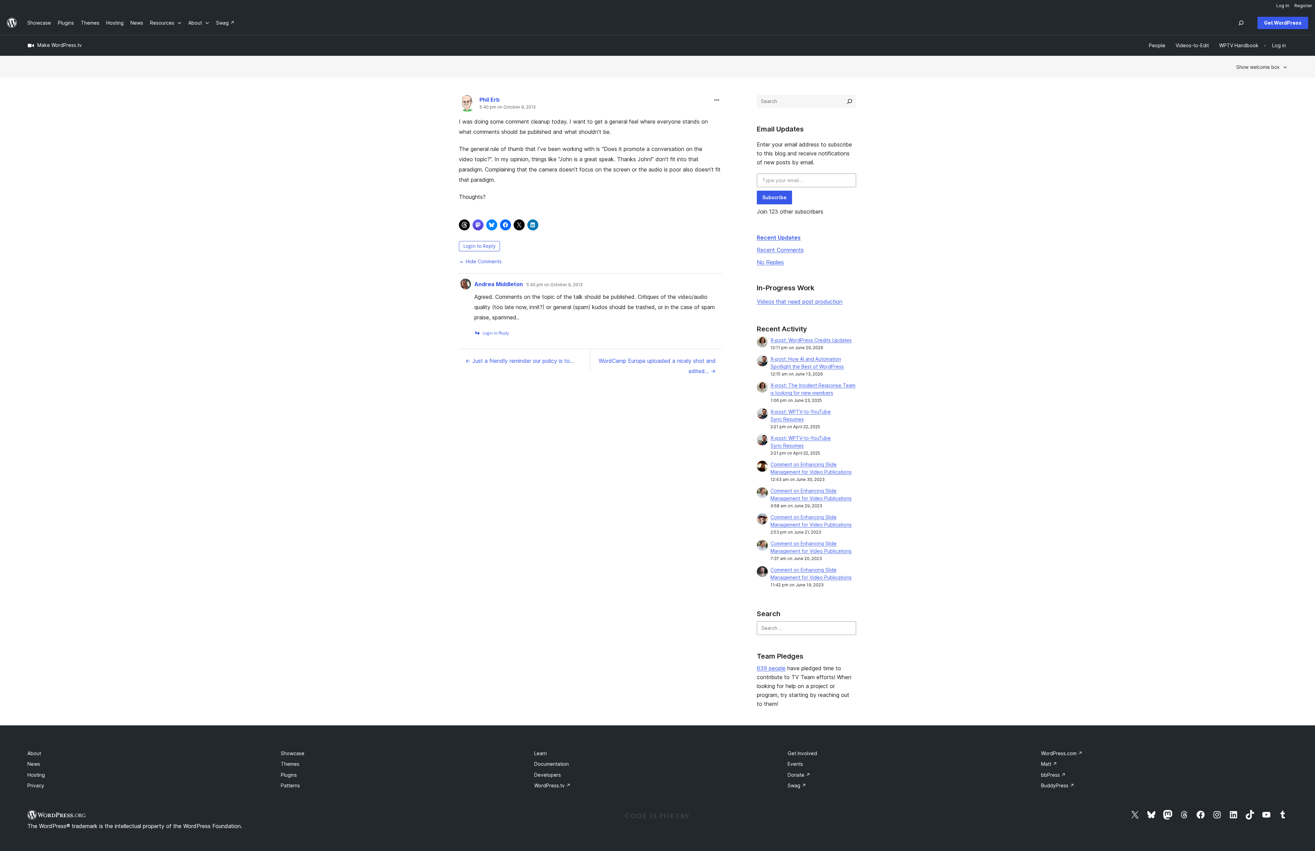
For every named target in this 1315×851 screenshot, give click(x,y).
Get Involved (802, 753)
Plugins (289, 775)
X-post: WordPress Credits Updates (811, 340)
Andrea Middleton (498, 284)
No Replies (770, 262)
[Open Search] (1241, 23)
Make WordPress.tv (59, 45)
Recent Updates (779, 237)
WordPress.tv (552, 785)
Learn (540, 753)
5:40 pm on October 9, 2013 (507, 107)
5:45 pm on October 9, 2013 (554, 284)
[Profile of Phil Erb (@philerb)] (467, 105)
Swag (797, 785)
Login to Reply (479, 246)
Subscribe (774, 197)
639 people (771, 668)
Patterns (290, 785)
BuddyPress (1057, 785)
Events (795, 764)
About (34, 753)
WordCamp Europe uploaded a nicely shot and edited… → (657, 365)
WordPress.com (1061, 753)
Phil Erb (489, 99)
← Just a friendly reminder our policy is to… (519, 360)
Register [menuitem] (1303, 5)
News (33, 764)
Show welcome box (1258, 67)
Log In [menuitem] (1282, 5)
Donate (799, 775)
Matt (1049, 764)
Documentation (551, 764)
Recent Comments (780, 249)
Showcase (292, 753)
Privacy (35, 785)
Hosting (36, 775)
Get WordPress (1283, 23)
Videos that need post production (799, 301)
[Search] (849, 101)
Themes (290, 764)
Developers (547, 775)
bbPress (1053, 775)
